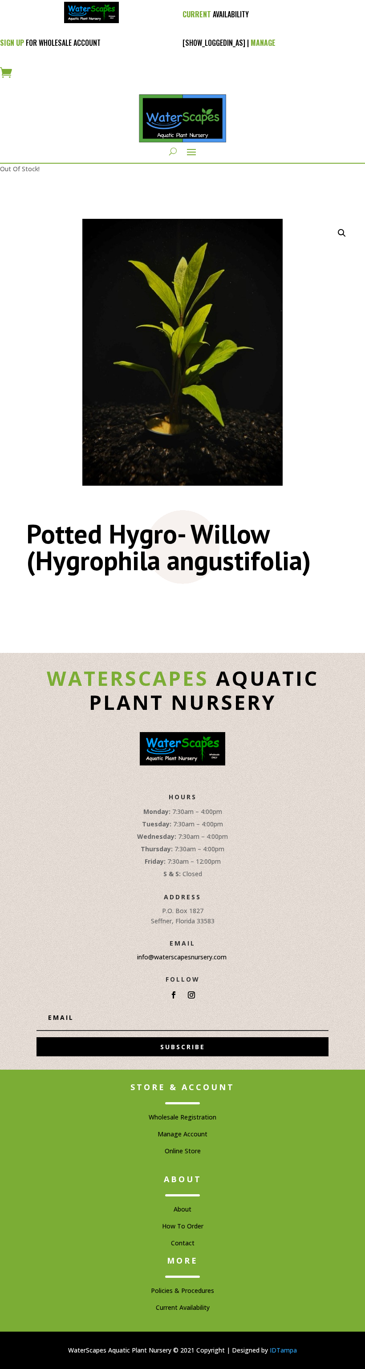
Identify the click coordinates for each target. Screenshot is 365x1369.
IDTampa (283, 1350)
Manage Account (182, 1134)
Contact (183, 1243)
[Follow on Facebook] (173, 995)
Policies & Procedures (182, 1290)
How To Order (182, 1226)
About (182, 1209)
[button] (342, 233)
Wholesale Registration (182, 1117)
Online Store (183, 1151)
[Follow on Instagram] (191, 995)
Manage (263, 42)
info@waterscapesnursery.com (182, 957)
